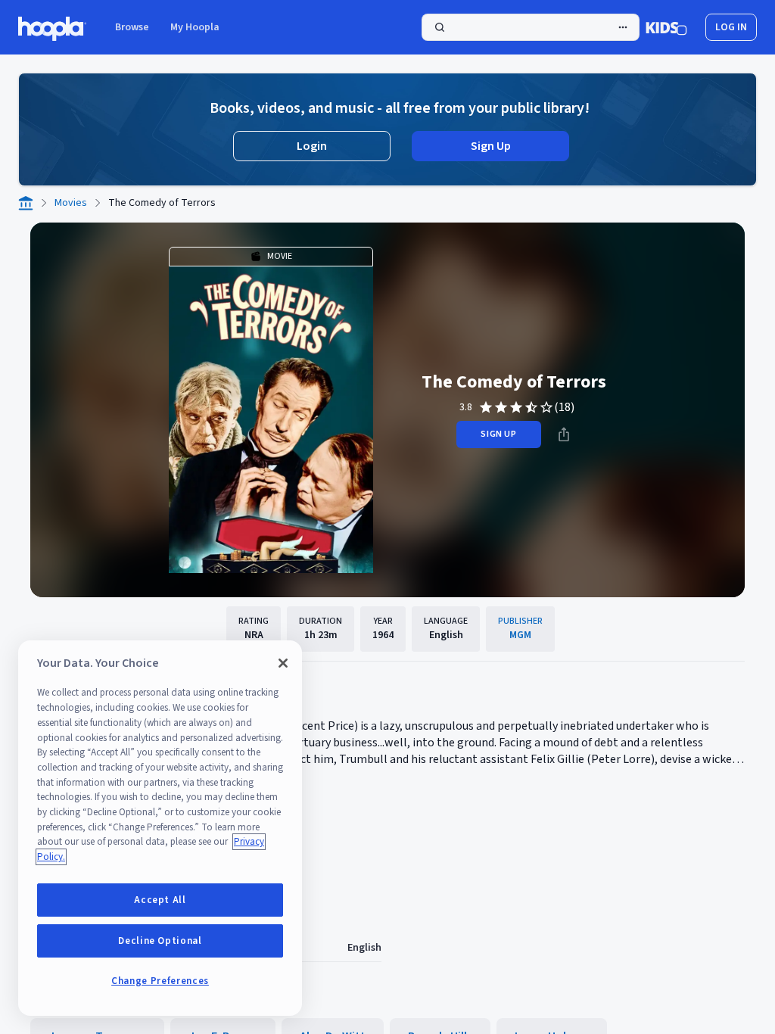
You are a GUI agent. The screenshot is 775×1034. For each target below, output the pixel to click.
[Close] (283, 663)
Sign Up (491, 146)
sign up (498, 434)
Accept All (160, 900)
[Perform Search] (531, 27)
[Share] (563, 434)
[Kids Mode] (666, 27)
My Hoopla (194, 27)
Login (312, 146)
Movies (70, 202)
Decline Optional (160, 941)
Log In (731, 27)
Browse (132, 27)
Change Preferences (160, 981)
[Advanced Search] (623, 27)
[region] (160, 828)
